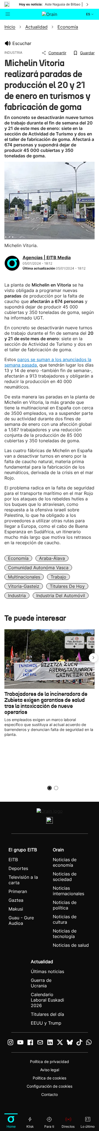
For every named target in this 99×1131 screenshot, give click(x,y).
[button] (93, 657)
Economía (18, 558)
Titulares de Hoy (67, 586)
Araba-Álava (52, 558)
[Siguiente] (87, 4)
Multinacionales (24, 577)
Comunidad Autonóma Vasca (38, 567)
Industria (17, 595)
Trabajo (58, 577)
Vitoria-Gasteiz (23, 586)
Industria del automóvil (60, 595)
